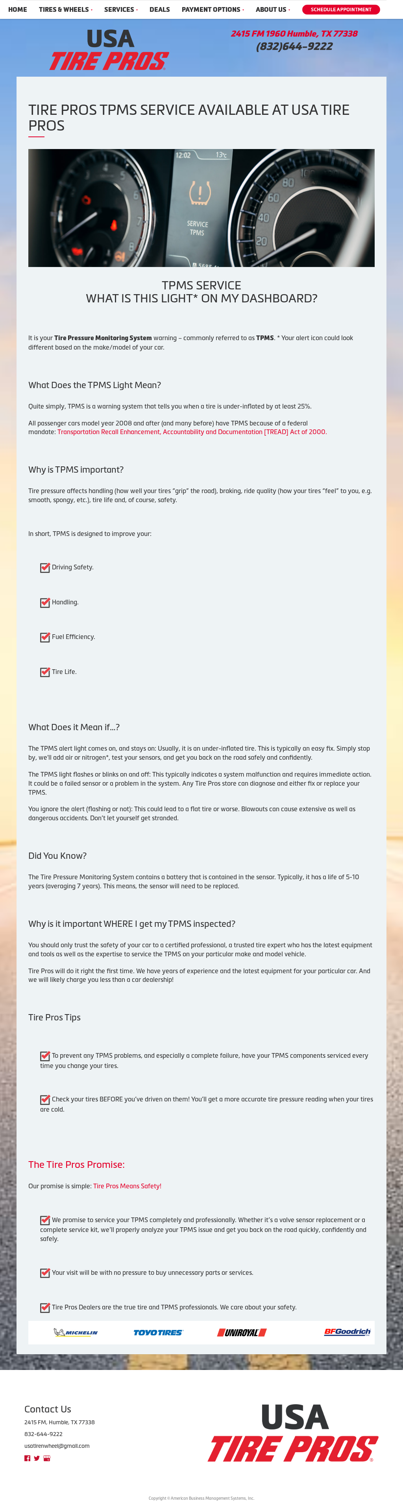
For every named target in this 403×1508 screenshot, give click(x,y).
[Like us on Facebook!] (27, 1458)
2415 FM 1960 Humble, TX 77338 (294, 34)
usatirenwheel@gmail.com (57, 1446)
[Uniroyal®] (208, 1331)
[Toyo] (125, 1331)
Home (17, 9)
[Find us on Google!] (46, 1458)
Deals (160, 9)
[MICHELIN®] (42, 1331)
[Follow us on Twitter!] (37, 1458)
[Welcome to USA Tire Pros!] (109, 49)
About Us (271, 9)
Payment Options (211, 9)
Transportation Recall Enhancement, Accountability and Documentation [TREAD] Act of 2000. (192, 431)
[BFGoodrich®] (313, 1331)
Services (119, 9)
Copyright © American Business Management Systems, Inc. (201, 1498)
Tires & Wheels (64, 9)
